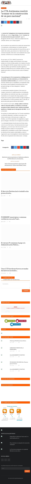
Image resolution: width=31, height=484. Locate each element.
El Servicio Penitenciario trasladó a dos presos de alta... (15, 192)
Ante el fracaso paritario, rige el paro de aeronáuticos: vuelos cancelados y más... (15, 164)
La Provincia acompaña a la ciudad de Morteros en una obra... (19, 450)
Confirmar (26, 290)
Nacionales (4, 8)
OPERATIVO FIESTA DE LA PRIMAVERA (17, 348)
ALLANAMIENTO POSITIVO (17, 355)
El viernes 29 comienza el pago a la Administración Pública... (13, 244)
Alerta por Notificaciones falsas (18, 340)
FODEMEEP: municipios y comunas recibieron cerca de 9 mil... (13, 218)
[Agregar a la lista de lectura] (20, 22)
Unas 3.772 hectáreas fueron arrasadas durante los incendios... (14, 269)
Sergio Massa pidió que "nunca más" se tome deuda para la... (19, 437)
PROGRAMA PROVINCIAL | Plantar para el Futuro (19, 363)
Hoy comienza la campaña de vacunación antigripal (20, 443)
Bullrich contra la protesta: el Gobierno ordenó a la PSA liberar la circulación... (15, 158)
